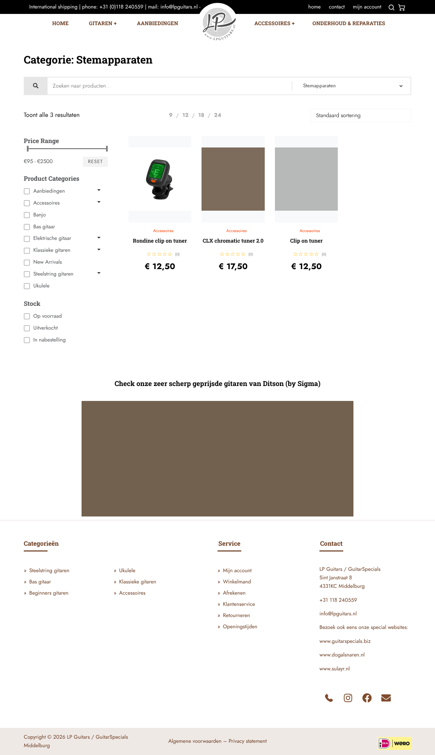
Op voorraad (47, 316)
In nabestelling (49, 340)
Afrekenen (234, 593)
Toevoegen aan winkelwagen (166, 221)
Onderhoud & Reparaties (349, 23)
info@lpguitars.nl (338, 613)
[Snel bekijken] (155, 221)
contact (337, 7)
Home (60, 23)
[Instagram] (348, 697)
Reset (95, 161)
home (314, 7)
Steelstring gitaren (49, 570)
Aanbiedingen (157, 23)
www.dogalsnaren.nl (342, 655)
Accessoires (273, 23)
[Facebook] (367, 697)
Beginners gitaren (48, 593)
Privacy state (242, 741)
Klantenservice (239, 604)
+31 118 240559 (338, 600)
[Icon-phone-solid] (328, 697)
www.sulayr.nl (334, 668)
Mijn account (237, 570)
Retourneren (236, 615)
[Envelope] (386, 697)
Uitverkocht (45, 328)
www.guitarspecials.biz (345, 641)
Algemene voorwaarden (195, 741)
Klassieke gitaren (137, 581)
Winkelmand (237, 581)
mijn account (367, 7)
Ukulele (127, 570)
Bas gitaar (40, 581)
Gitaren (100, 23)
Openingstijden (240, 626)
